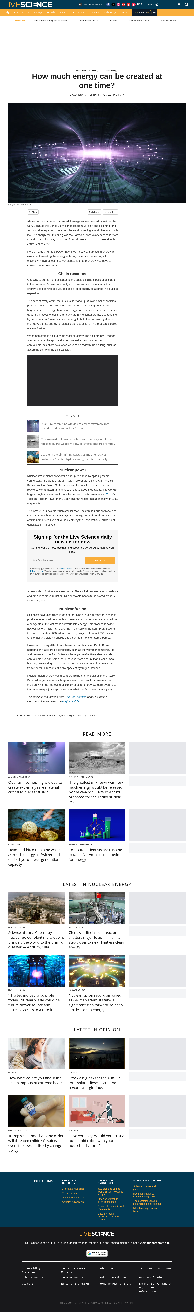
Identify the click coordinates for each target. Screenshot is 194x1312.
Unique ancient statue (138, 20)
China (109, 494)
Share (34, 212)
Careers (28, 1283)
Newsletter (112, 212)
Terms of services (66, 569)
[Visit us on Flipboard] (128, 4)
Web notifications (152, 1277)
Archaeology (35, 12)
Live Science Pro (168, 20)
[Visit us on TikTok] (134, 4)
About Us (107, 1268)
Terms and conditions (155, 1268)
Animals (18, 12)
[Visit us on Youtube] (123, 4)
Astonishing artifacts (73, 1202)
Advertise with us (113, 1277)
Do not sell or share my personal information (155, 1287)
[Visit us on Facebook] (108, 4)
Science (64, 12)
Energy (95, 71)
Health (51, 12)
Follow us (96, 212)
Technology (110, 12)
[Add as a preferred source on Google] (97, 1253)
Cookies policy (72, 1277)
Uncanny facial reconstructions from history (108, 1216)
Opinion (120, 94)
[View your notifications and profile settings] (179, 5)
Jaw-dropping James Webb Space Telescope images (110, 1192)
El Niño (113, 20)
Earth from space (71, 1193)
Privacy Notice (36, 571)
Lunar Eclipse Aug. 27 (88, 20)
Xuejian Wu (79, 94)
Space (95, 12)
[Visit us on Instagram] (118, 4)
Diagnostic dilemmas (73, 1197)
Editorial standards (75, 1283)
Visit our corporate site (155, 1242)
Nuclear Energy (110, 71)
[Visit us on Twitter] (113, 4)
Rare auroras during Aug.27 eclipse (50, 20)
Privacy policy (32, 1277)
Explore (125, 12)
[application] (72, 380)
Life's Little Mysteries (73, 1189)
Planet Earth (80, 12)
